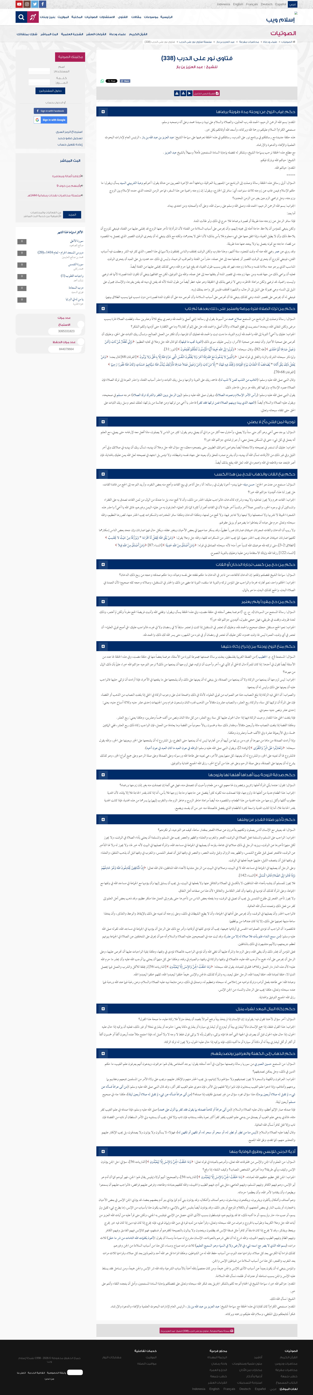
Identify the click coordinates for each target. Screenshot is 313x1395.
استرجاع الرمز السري (69, 131)
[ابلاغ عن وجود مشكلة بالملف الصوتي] (177, 93)
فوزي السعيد (77, 292)
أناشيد (258, 1357)
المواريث (63, 17)
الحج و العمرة (218, 1370)
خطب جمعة (289, 1376)
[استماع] (190, 93)
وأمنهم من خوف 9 (69, 185)
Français (252, 4)
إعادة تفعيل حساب (70, 144)
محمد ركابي (78, 269)
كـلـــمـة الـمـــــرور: (61, 80)
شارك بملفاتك (27, 34)
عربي (292, 4)
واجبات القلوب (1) (72, 276)
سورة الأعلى (76, 241)
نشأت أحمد (78, 281)
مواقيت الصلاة (146, 1363)
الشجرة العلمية (72, 34)
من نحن (49, 1378)
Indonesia (223, 4)
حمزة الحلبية (78, 304)
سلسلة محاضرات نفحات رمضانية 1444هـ (54, 195)
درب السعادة (76, 287)
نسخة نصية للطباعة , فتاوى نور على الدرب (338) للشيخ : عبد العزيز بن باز (195, 1331)
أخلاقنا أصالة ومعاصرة (66, 176)
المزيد (72, 214)
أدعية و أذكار (254, 1376)
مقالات (136, 17)
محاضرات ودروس (286, 1363)
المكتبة (76, 17)
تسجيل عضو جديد (70, 138)
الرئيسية (166, 17)
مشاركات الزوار (111, 1357)
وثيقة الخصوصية (56, 1372)
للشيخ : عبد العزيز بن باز (196, 67)
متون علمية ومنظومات (247, 1363)
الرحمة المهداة (217, 1357)
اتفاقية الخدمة (36, 1372)
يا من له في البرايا (74, 299)
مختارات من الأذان (250, 1370)
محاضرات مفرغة (286, 1370)
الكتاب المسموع (286, 1382)
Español (280, 4)
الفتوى (122, 17)
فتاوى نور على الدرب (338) (197, 58)
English (238, 4)
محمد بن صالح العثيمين (72, 257)
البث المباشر (49, 34)
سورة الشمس (75, 264)
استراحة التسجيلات (249, 1382)
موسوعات (151, 17)
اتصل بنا (21, 1372)
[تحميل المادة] (183, 93)
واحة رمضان (219, 1363)
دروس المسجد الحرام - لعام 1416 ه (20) (60, 252)
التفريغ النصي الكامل (205, 93)
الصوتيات (91, 17)
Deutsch (266, 4)
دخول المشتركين (50, 90)
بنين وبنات (47, 17)
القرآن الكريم (138, 34)
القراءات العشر (96, 34)
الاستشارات (107, 17)
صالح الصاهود (76, 245)
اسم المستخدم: (61, 69)
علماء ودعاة (117, 34)
